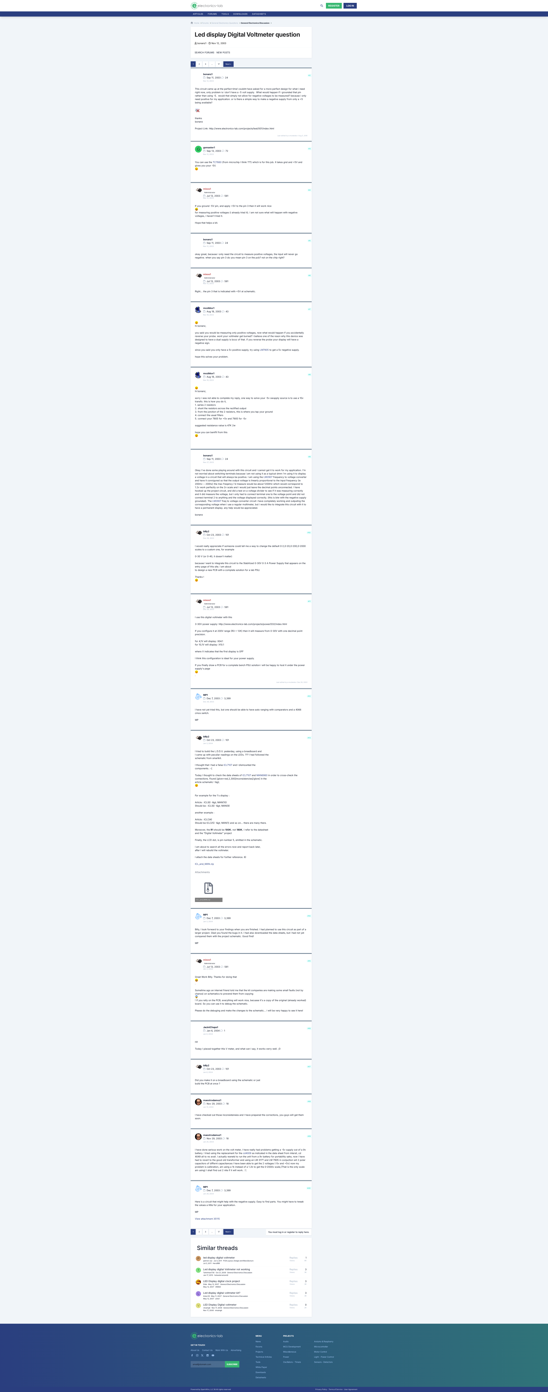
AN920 (218, 1287)
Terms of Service (335, 1389)
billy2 (206, 531)
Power (286, 1357)
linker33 (206, 1296)
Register (334, 5)
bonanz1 (201, 43)
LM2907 (268, 477)
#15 (309, 961)
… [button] (212, 64)
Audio (286, 1341)
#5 (309, 241)
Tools (225, 14)
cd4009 (247, 1153)
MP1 (205, 695)
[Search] (322, 5)
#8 (309, 374)
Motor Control (320, 1352)
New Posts (223, 52)
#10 (309, 533)
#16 (309, 1028)
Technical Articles (264, 1357)
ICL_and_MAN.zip (204, 863)
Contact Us (207, 1350)
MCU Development (292, 1346)
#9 (309, 457)
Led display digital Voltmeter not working (226, 1269)
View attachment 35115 (207, 1218)
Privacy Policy (321, 1389)
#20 (309, 1188)
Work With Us (221, 1350)
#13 (309, 738)
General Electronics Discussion (239, 1272)
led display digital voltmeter (219, 1257)
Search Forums (204, 52)
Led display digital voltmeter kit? (221, 1292)
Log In (350, 5)
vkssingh (206, 1308)
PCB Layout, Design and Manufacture (238, 1261)
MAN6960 (261, 775)
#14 (309, 916)
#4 (309, 190)
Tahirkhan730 (208, 1272)
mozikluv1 (208, 308)
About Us (195, 1350)
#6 (309, 275)
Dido (205, 1284)
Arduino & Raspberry (323, 1341)
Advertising (236, 1350)
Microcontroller (321, 1346)
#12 (309, 696)
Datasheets (259, 14)
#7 (309, 309)
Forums (212, 14)
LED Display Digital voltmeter (219, 1304)
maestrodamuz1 (212, 1100)
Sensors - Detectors (323, 1362)
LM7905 (264, 349)
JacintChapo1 (210, 1027)
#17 (309, 1067)
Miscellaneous (289, 1352)
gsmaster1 (209, 147)
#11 (309, 601)
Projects (259, 1352)
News (258, 1341)
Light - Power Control (324, 1357)
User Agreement (350, 1389)
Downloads (261, 1372)
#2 (309, 75)
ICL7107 (228, 765)
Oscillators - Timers (292, 1362)
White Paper (261, 1367)
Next (227, 64)
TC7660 (217, 162)
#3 (309, 149)
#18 (309, 1101)
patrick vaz (207, 1261)
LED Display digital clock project (221, 1281)
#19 (309, 1136)
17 (219, 64)
